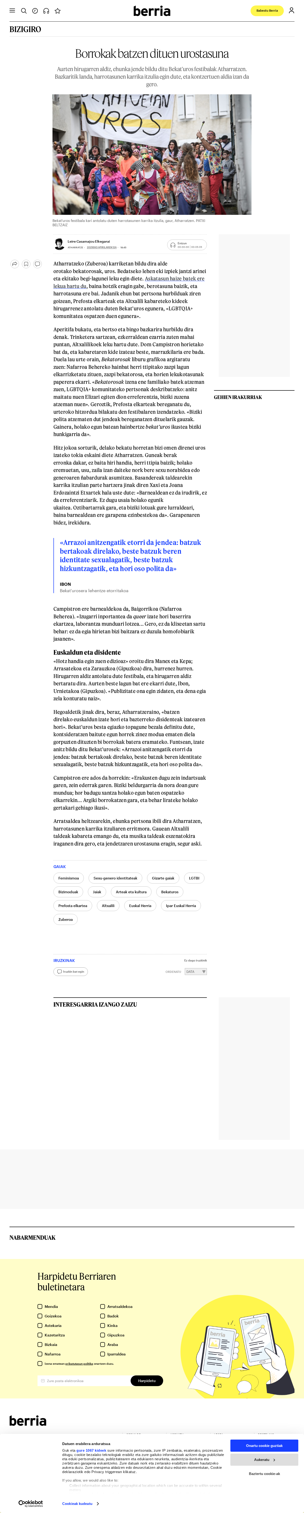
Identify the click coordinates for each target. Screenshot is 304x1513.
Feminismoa (68, 878)
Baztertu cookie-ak (264, 1474)
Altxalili (108, 905)
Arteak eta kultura (131, 892)
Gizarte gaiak (163, 878)
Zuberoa (65, 919)
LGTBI (194, 878)
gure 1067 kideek (91, 1450)
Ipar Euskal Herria (181, 905)
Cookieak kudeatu (77, 1504)
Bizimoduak (68, 892)
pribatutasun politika (79, 1363)
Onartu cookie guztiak (264, 1446)
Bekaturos (169, 892)
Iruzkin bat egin (73, 971)
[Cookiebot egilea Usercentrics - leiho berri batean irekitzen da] (31, 1503)
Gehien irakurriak (238, 397)
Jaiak (97, 892)
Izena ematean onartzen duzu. (79, 1363)
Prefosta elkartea (72, 905)
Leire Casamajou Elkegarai (89, 241)
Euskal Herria (140, 905)
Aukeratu (261, 1460)
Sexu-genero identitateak (115, 878)
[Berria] (28, 1424)
